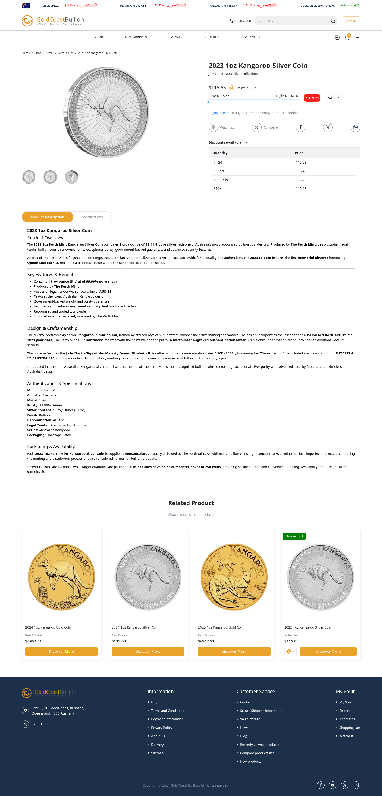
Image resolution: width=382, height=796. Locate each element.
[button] (284, 142)
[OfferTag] (290, 651)
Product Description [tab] (47, 217)
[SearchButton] (333, 20)
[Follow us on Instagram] (356, 785)
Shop (99, 37)
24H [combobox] (330, 98)
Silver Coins (65, 53)
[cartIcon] (347, 37)
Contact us (250, 37)
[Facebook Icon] (300, 127)
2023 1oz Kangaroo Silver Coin (98, 53)
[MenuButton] (356, 37)
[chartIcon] (337, 37)
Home (26, 53)
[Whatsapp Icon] (355, 127)
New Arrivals (136, 37)
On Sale (175, 37)
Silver (49, 53)
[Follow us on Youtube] (332, 785)
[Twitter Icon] (328, 127)
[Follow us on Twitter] (344, 785)
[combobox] (292, 21)
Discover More (61, 651)
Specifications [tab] (92, 217)
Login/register (219, 112)
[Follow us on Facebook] (321, 785)
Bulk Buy (211, 37)
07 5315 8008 (242, 21)
